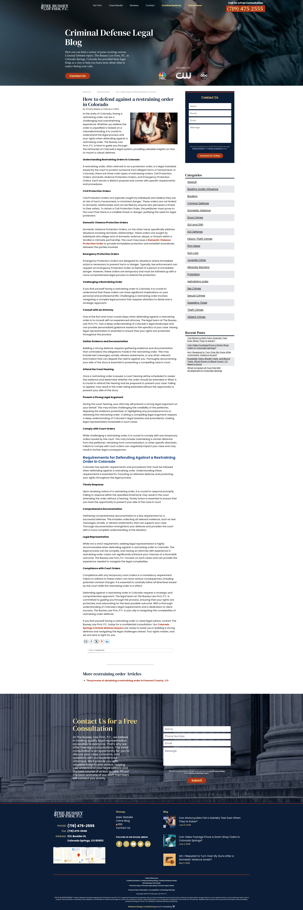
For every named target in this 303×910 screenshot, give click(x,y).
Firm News (193, 246)
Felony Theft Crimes (199, 238)
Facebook (119, 844)
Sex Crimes (194, 288)
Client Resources (151, 878)
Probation (193, 274)
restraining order (103, 92)
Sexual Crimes (196, 295)
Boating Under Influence (202, 189)
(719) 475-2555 (80, 825)
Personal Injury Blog (149, 886)
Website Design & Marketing (141, 906)
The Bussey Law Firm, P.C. (54, 6)
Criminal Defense (198, 203)
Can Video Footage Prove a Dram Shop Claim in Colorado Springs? (208, 346)
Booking (192, 196)
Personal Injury (134, 886)
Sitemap (120, 811)
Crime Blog (123, 820)
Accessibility (154, 890)
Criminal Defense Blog (149, 881)
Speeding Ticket (197, 302)
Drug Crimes (195, 217)
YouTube (133, 844)
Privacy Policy (198, 148)
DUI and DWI (195, 224)
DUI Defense (195, 231)
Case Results (116, 5)
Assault (192, 182)
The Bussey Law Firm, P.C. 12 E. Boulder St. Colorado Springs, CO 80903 (79, 855)
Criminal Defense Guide (168, 881)
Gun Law (192, 253)
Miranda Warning (198, 267)
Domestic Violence (199, 210)
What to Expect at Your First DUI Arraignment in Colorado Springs (204, 369)
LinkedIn (147, 844)
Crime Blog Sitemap (167, 890)
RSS (120, 824)
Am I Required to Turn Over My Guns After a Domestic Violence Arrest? (209, 354)
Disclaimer (144, 890)
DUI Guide (156, 883)
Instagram (126, 844)
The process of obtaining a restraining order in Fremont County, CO (127, 680)
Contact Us (77, 76)
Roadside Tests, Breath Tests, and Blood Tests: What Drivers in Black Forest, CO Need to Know (208, 361)
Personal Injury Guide (166, 886)
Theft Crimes (195, 309)
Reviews (134, 5)
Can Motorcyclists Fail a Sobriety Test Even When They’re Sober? (207, 339)
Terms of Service (215, 148)
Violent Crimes (196, 317)
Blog (165, 811)
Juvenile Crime (196, 260)
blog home (87, 92)
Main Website (124, 817)
